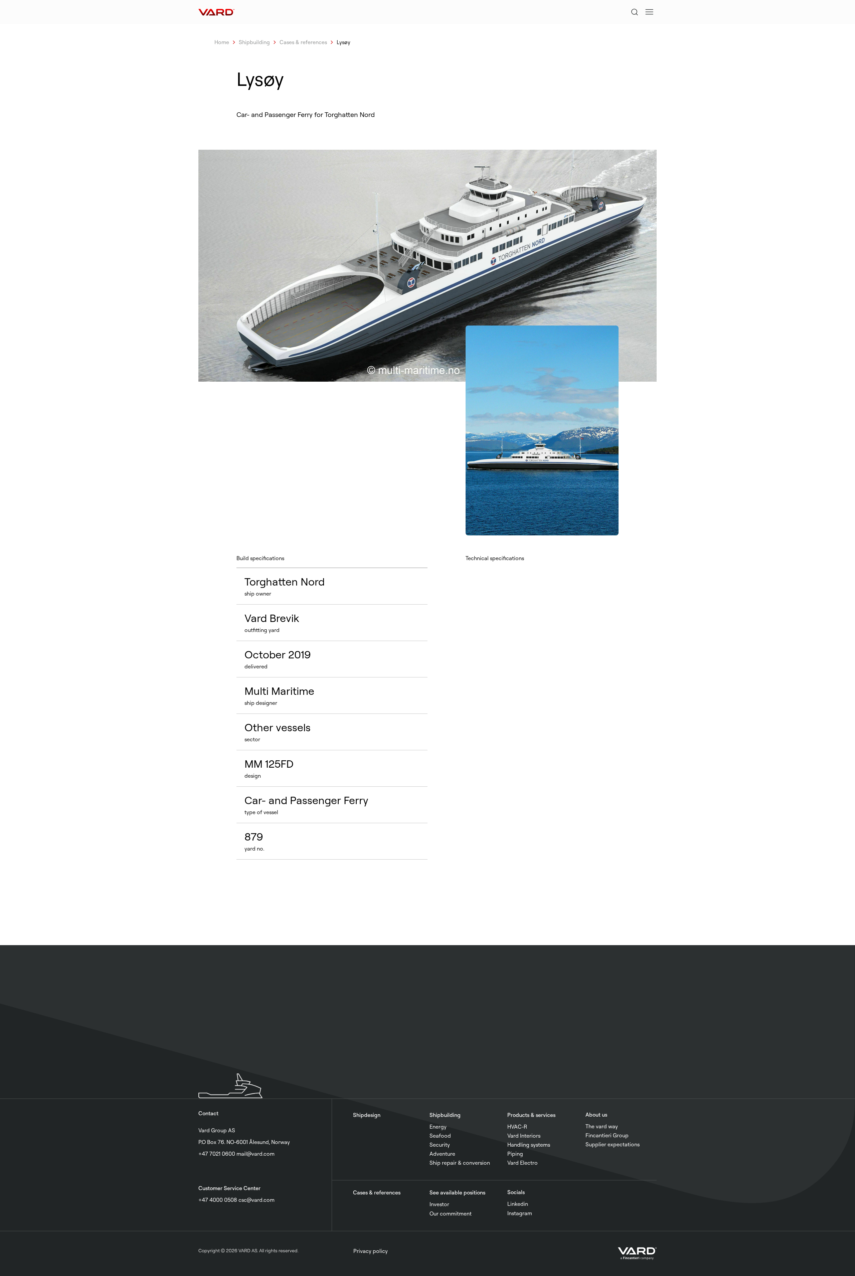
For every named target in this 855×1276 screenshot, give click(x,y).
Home (221, 42)
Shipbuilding (254, 42)
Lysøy (343, 42)
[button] (649, 12)
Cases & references (303, 42)
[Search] (634, 12)
